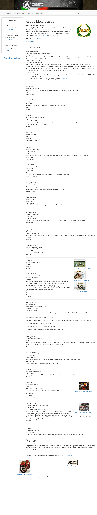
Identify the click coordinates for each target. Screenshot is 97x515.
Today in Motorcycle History (12, 58)
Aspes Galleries (19, 13)
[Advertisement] (48, 491)
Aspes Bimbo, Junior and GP (82, 269)
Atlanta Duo (12, 29)
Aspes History (37, 38)
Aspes (9, 13)
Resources (39, 13)
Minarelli (45, 35)
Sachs (52, 35)
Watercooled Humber (12, 50)
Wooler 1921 (12, 39)
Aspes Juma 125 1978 (80, 291)
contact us (69, 455)
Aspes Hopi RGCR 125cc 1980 (84, 391)
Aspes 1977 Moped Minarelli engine (83, 413)
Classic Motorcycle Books (24, 474)
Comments (64, 79)
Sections (30, 13)
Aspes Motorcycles (72, 466)
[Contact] (78, 13)
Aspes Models (30, 41)
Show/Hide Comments (33, 48)
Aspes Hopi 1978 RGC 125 (82, 280)
